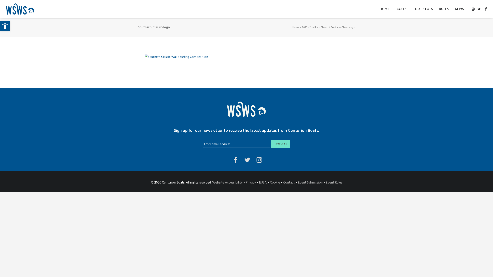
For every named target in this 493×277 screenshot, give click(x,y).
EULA (263, 182)
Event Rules (334, 182)
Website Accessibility (227, 182)
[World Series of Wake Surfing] (20, 9)
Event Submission (310, 182)
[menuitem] (384, 9)
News (459, 9)
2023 (304, 27)
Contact (289, 182)
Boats (401, 9)
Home (384, 9)
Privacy (251, 182)
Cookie (275, 182)
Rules (444, 9)
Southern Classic (319, 27)
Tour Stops (423, 9)
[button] (5, 26)
